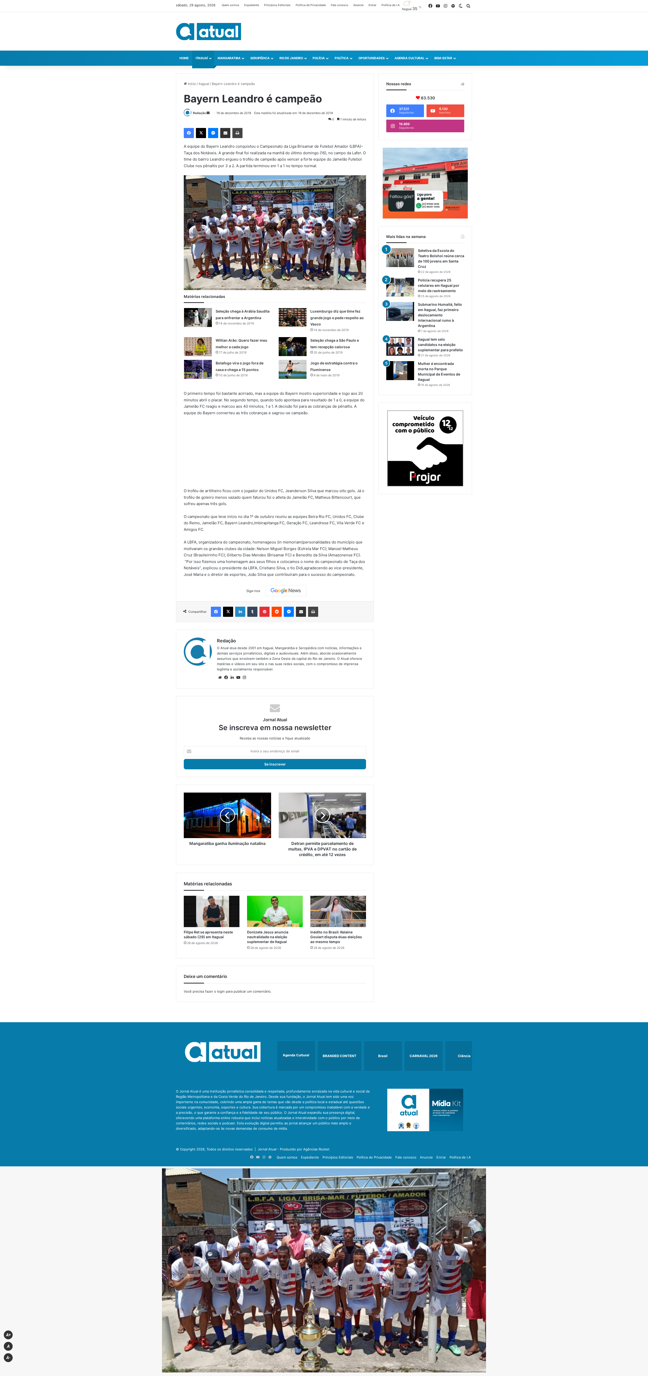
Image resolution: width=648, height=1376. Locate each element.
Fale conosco (339, 5)
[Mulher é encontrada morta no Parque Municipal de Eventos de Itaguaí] (400, 370)
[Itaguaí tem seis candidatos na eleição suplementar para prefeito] (400, 346)
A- (8, 1357)
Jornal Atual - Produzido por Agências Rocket (294, 1149)
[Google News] (285, 590)
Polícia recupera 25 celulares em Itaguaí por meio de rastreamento (438, 285)
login (221, 991)
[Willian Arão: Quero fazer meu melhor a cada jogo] (198, 346)
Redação (199, 113)
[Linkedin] (240, 612)
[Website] (220, 677)
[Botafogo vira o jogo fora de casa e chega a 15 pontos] (198, 369)
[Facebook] (189, 133)
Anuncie (358, 5)
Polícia (319, 58)
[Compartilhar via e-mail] (225, 133)
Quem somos (230, 5)
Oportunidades (371, 58)
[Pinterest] (264, 612)
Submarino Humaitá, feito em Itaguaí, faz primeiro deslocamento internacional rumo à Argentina (440, 315)
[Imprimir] (237, 133)
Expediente (251, 5)
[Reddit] (277, 612)
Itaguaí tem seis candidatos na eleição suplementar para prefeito (440, 344)
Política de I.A (390, 5)
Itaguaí (202, 58)
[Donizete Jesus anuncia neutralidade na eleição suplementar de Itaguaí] (275, 911)
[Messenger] (213, 133)
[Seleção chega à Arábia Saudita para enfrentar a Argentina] (198, 317)
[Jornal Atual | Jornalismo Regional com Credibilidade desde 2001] (208, 31)
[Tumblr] (252, 612)
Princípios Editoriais (277, 5)
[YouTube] (238, 677)
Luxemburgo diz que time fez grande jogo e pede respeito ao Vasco (337, 317)
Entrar (372, 5)
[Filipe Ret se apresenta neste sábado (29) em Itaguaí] (211, 911)
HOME (184, 58)
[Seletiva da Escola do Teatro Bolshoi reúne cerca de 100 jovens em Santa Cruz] (400, 257)
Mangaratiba (229, 58)
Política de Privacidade (311, 5)
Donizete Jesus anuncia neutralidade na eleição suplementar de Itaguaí (267, 937)
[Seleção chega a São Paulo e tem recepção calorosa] (293, 346)
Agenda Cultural (410, 58)
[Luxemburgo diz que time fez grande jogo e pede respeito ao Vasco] (293, 317)
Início (191, 84)
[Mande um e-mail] (208, 113)
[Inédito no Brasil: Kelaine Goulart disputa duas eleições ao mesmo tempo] (338, 911)
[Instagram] (244, 677)
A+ (8, 1335)
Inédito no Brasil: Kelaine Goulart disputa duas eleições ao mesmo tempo (336, 937)
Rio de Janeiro (291, 58)
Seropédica (260, 58)
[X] (201, 133)
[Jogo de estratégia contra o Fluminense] (293, 369)
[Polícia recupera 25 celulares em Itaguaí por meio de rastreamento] (400, 287)
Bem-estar (443, 58)
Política (342, 58)
